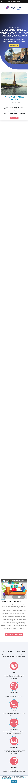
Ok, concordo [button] (14, 781)
